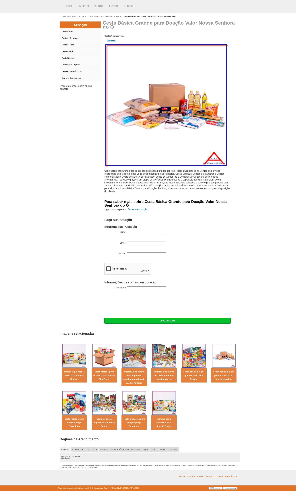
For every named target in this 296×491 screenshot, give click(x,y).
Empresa (83, 6)
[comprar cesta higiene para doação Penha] (104, 402)
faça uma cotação (138, 209)
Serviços (113, 6)
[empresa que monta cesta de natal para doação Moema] (164, 355)
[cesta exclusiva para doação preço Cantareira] (134, 402)
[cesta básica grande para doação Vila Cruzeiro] (193, 355)
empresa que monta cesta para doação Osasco (74, 375)
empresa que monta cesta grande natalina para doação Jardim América (134, 377)
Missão (98, 6)
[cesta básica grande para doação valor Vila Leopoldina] (223, 355)
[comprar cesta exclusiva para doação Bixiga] (164, 402)
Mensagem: (121, 287)
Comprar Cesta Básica (71, 78)
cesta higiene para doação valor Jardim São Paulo (104, 375)
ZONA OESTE (91, 449)
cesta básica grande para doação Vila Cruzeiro (194, 375)
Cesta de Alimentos (70, 38)
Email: (123, 243)
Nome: (123, 232)
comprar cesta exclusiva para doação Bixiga (164, 422)
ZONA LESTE (77, 449)
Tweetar (111, 40)
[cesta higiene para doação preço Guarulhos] (74, 402)
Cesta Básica (67, 31)
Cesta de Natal (68, 45)
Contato (129, 6)
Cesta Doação (68, 51)
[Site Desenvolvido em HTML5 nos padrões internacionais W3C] (215, 488)
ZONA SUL (104, 449)
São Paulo (161, 449)
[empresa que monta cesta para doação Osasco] (74, 355)
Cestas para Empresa (71, 65)
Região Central (148, 449)
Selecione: (65, 449)
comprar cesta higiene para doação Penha (104, 422)
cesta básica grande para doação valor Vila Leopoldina (223, 375)
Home (69, 6)
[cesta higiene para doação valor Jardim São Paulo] (104, 355)
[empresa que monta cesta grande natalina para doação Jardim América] (134, 355)
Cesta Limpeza (68, 58)
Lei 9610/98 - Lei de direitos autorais (85, 467)
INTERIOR (135, 449)
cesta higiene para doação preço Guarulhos (74, 422)
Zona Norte (173, 449)
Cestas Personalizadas (72, 71)
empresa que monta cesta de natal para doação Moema (164, 375)
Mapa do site (231, 476)
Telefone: (122, 253)
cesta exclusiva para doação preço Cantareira (134, 422)
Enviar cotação (167, 320)
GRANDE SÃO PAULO (120, 449)
